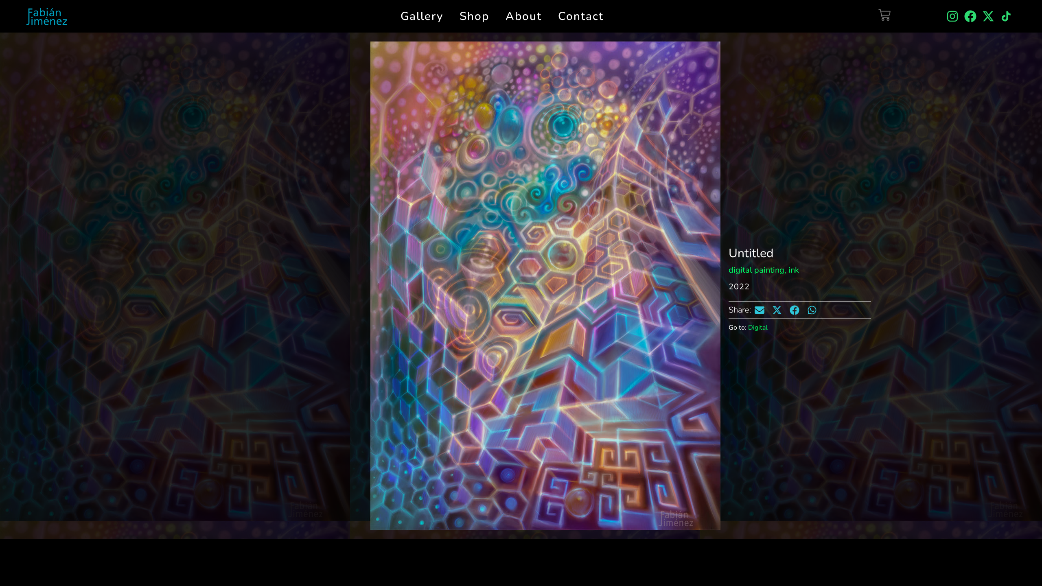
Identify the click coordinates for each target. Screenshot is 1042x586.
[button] (759, 310)
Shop (474, 16)
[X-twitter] (988, 16)
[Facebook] (970, 16)
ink (793, 270)
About (524, 16)
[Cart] (884, 15)
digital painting (756, 270)
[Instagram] (952, 16)
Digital (758, 327)
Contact (581, 16)
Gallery (422, 16)
